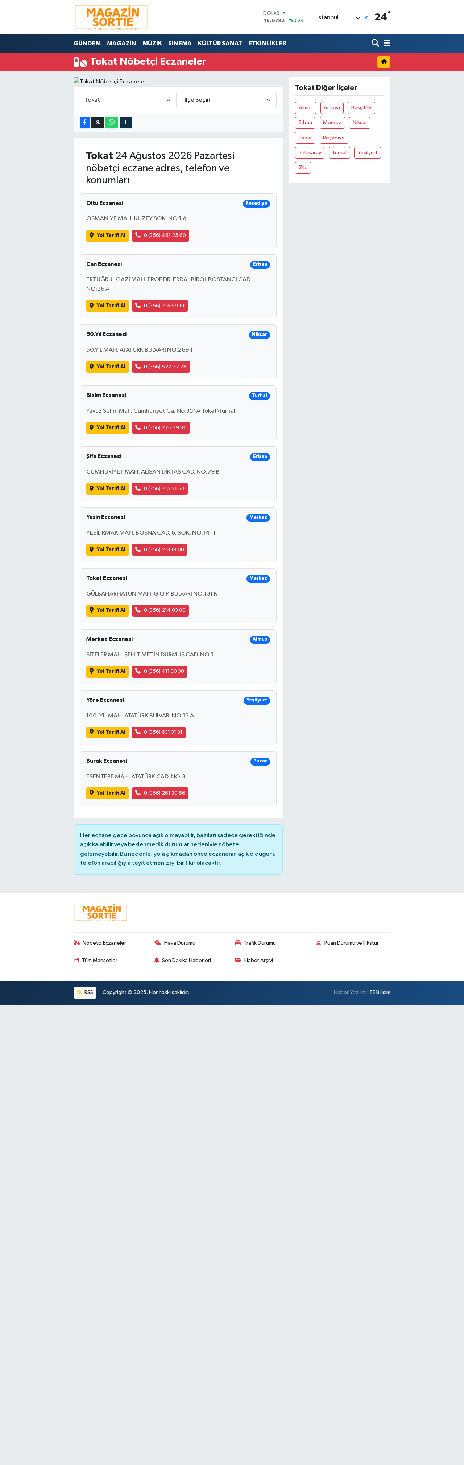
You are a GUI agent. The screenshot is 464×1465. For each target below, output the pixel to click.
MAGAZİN (121, 43)
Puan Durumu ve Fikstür (351, 943)
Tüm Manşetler (99, 960)
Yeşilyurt (368, 152)
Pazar (305, 137)
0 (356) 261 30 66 (164, 793)
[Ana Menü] (386, 43)
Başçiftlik (361, 107)
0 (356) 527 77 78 (165, 366)
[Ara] (376, 43)
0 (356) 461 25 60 (165, 235)
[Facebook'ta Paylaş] (85, 123)
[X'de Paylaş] (97, 123)
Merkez (332, 122)
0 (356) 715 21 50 (164, 488)
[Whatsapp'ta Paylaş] (111, 123)
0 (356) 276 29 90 (165, 427)
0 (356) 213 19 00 (164, 549)
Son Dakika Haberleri (186, 960)
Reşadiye (334, 137)
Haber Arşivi (258, 960)
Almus (306, 107)
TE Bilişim (379, 992)
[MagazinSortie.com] (111, 17)
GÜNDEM (87, 43)
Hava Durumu (179, 943)
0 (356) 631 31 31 (163, 732)
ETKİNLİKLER (267, 43)
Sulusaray (310, 152)
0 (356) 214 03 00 (165, 610)
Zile (303, 167)
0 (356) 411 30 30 (164, 671)
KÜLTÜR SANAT (220, 43)
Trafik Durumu (260, 943)
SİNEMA (180, 43)
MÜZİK (152, 43)
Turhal (339, 152)
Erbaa (305, 122)
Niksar (360, 122)
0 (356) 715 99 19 (164, 305)
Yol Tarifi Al (111, 235)
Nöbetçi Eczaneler (104, 943)
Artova (332, 107)
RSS (88, 992)
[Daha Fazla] (126, 123)
